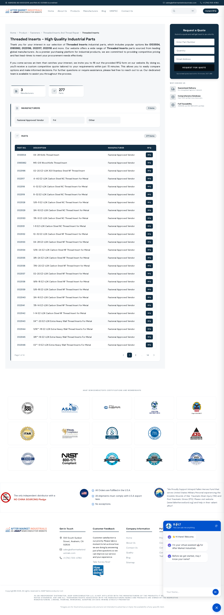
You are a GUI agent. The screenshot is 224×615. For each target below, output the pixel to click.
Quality (129, 552)
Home (51, 11)
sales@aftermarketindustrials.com (181, 3)
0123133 (21, 242)
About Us (62, 11)
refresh (216, 526)
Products (75, 11)
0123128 (21, 202)
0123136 (21, 265)
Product (23, 32)
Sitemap (130, 562)
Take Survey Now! (101, 561)
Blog (104, 11)
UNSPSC (114, 11)
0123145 (21, 337)
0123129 (21, 210)
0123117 (21, 178)
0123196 (21, 170)
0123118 (21, 186)
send (215, 592)
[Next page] (153, 355)
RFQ (149, 155)
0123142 (21, 313)
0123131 (21, 226)
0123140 (21, 297)
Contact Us (127, 11)
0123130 (21, 218)
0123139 (21, 289)
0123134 (21, 249)
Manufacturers (90, 11)
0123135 (21, 257)
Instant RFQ (210, 11)
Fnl (54, 120)
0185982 (21, 162)
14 (148, 355)
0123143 (21, 321)
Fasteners (35, 32)
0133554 (21, 154)
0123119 (21, 194)
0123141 (21, 305)
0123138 (21, 281)
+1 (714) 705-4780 (211, 3)
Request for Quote (194, 67)
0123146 (21, 345)
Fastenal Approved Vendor (30, 120)
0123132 (21, 234)
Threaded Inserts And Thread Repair (61, 32)
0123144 (21, 329)
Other (92, 120)
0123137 (21, 273)
